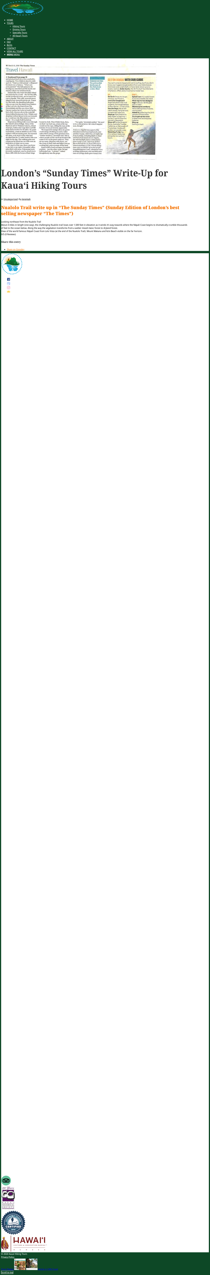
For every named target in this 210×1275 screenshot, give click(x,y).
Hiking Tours (13, 1153)
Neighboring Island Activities (21, 1165)
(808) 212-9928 (14, 491)
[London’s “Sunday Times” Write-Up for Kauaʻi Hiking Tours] (79, 158)
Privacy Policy (7, 1257)
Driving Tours (13, 1156)
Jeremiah (26, 199)
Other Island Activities (17, 1162)
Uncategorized (11, 199)
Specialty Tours (14, 1159)
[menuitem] (10, 20)
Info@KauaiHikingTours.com (21, 676)
